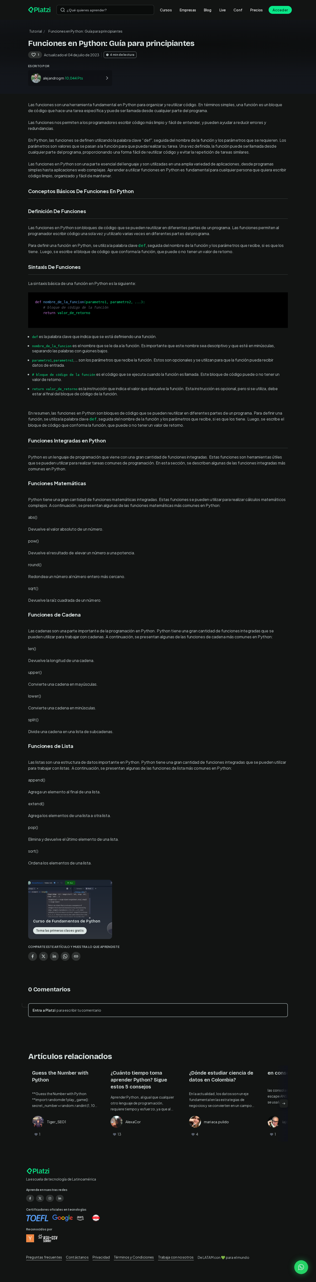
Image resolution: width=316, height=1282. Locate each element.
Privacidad (101, 1257)
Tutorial (35, 31)
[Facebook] (30, 1198)
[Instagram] (50, 1198)
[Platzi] (39, 10)
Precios (256, 10)
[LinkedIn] (60, 1198)
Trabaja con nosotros (176, 1257)
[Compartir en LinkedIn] (54, 956)
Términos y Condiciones (134, 1257)
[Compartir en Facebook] (32, 956)
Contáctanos (77, 1257)
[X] (40, 1198)
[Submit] (63, 9)
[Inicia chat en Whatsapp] (301, 1267)
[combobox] (105, 10)
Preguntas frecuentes (44, 1257)
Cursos (166, 10)
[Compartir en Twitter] (43, 956)
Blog (208, 10)
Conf (238, 10)
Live (222, 10)
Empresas (188, 10)
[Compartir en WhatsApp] (65, 956)
